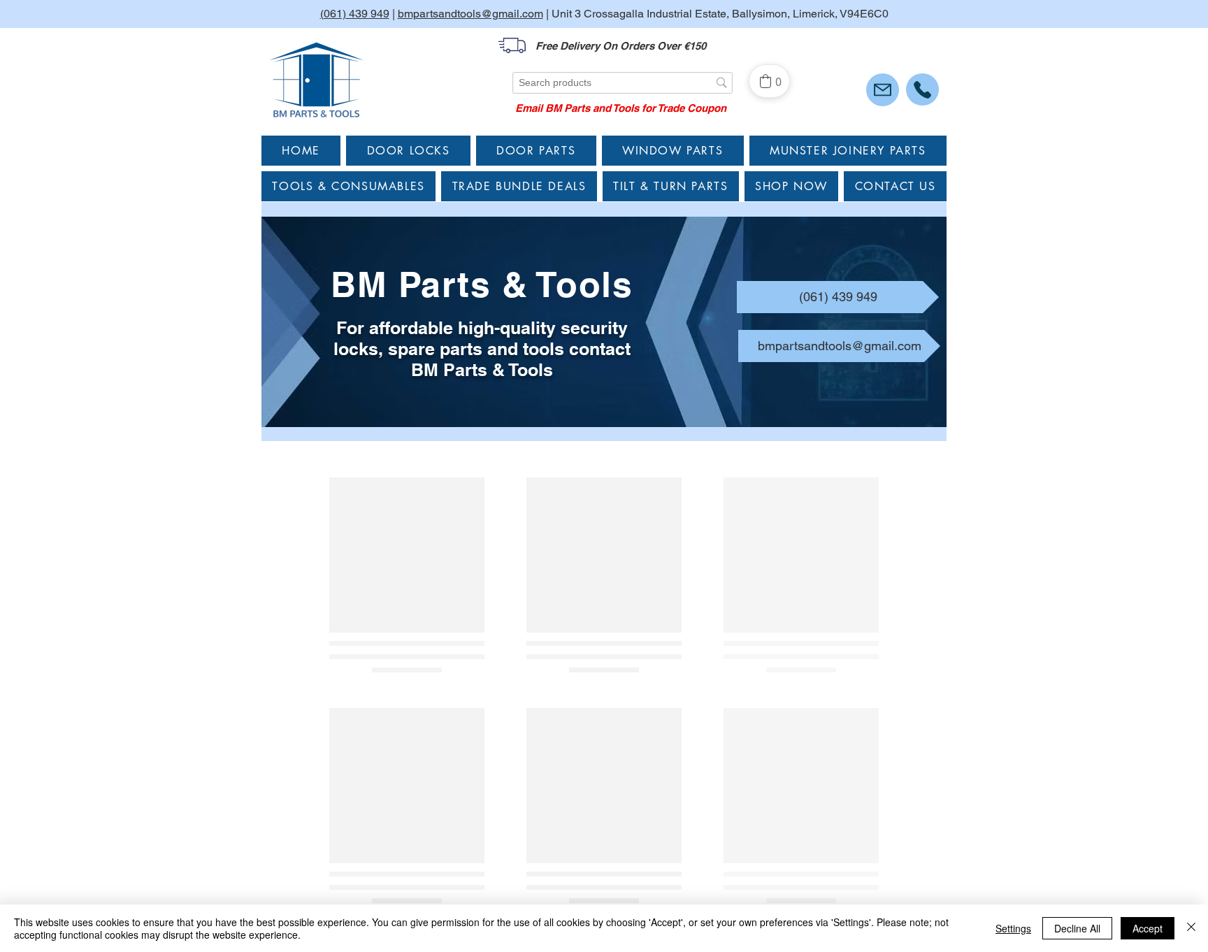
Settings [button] (1013, 928)
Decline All (1077, 928)
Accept (1147, 928)
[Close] (1191, 928)
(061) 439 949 (354, 13)
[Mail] (882, 89)
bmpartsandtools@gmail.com (470, 13)
